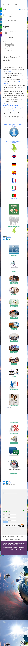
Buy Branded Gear (14, 405)
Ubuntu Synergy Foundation (18, 547)
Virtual (10, 50)
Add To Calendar (11, 20)
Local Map (14, 306)
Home (4, 536)
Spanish (22, 108)
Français (14, 182)
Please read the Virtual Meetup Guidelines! (14, 125)
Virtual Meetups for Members (10, 46)
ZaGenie (11, 543)
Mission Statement (14, 422)
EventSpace (14, 352)
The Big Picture (13, 473)
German (17, 108)
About (17, 536)
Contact (16, 538)
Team (22, 536)
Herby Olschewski (16, 549)
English (13, 108)
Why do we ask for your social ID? (9, 484)
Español (14, 174)
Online (6, 50)
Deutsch (14, 167)
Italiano (14, 190)
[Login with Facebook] (4, 238)
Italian (8, 109)
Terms (6, 539)
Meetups (7, 42)
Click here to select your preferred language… (14, 142)
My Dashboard (14, 255)
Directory (14, 294)
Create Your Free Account (14, 226)
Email (4, 519)
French (4, 109)
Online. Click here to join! (10, 32)
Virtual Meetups (9, 44)
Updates (11, 538)
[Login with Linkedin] (7, 238)
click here (8, 71)
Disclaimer (17, 539)
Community (14, 318)
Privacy (11, 539)
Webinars (14, 376)
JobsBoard (14, 341)
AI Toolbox (14, 271)
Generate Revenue (14, 443)
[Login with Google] (9, 238)
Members (12, 49)
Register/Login (11, 536)
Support (21, 538)
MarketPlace (14, 283)
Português (14, 198)
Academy (14, 364)
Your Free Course (14, 389)
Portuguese (13, 109)
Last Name (5, 516)
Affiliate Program (14, 433)
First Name (5, 513)
